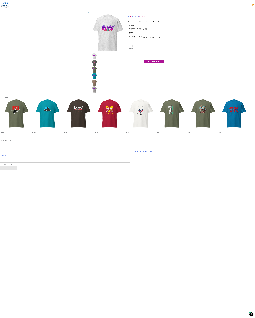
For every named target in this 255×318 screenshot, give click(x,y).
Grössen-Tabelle (132, 59)
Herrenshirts (137, 16)
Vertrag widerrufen (8, 168)
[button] (243, 5)
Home (233, 5)
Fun (132, 16)
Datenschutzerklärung (148, 151)
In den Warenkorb (154, 61)
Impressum (139, 151)
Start (129, 16)
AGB (135, 151)
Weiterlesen (3, 155)
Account (240, 5)
